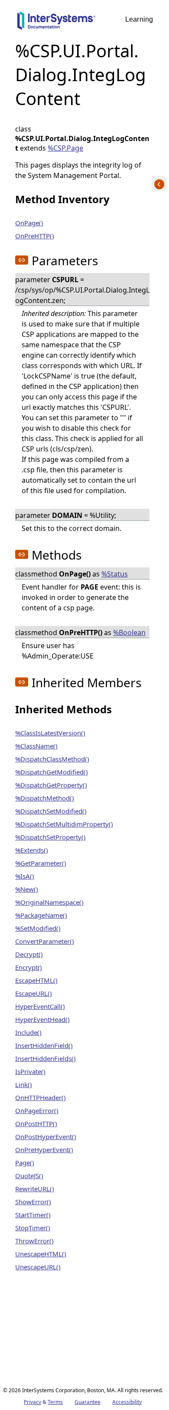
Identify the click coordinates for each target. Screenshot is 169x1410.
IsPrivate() (30, 1071)
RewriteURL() (34, 1188)
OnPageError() (36, 1110)
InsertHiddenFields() (45, 1058)
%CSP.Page (65, 148)
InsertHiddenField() (44, 1045)
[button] (21, 260)
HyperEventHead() (42, 1019)
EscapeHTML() (36, 980)
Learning (139, 19)
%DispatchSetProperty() (50, 837)
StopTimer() (32, 1227)
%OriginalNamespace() (49, 902)
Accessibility (127, 1402)
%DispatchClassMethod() (52, 758)
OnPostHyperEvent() (45, 1136)
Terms (55, 1402)
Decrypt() (29, 954)
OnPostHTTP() (36, 1123)
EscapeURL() (33, 993)
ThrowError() (34, 1240)
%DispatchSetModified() (51, 811)
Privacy (32, 1402)
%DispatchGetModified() (51, 772)
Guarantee (88, 1402)
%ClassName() (36, 745)
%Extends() (31, 850)
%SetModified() (38, 928)
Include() (28, 1032)
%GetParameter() (40, 863)
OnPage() (29, 222)
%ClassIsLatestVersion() (50, 732)
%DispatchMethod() (44, 798)
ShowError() (33, 1201)
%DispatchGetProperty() (51, 785)
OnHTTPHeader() (40, 1097)
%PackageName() (41, 915)
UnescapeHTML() (40, 1253)
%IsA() (24, 876)
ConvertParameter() (44, 941)
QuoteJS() (29, 1175)
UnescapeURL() (38, 1266)
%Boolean (129, 632)
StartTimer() (33, 1214)
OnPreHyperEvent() (44, 1149)
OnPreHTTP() (34, 235)
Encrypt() (28, 967)
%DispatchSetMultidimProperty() (64, 824)
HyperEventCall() (40, 1006)
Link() (23, 1084)
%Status (114, 574)
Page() (24, 1162)
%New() (26, 889)
